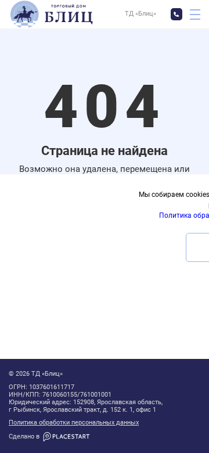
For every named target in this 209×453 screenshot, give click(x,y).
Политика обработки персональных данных (74, 422)
